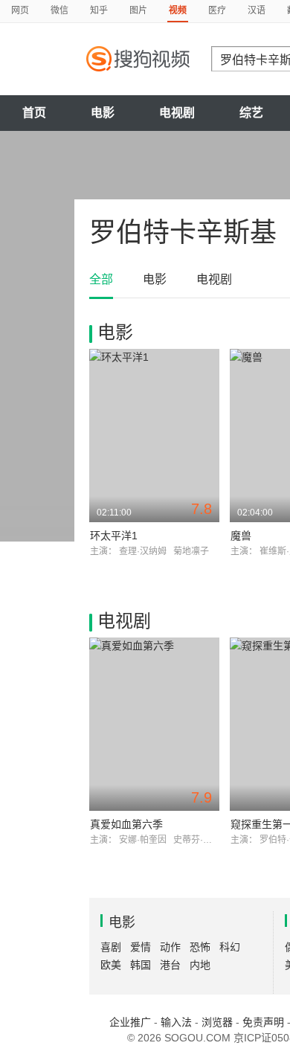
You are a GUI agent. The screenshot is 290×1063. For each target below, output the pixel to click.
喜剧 (110, 947)
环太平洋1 (114, 536)
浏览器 (217, 1022)
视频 (178, 10)
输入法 (176, 1022)
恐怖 (200, 947)
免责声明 (263, 1022)
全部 (101, 279)
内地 (200, 965)
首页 (34, 112)
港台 (170, 965)
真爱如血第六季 (126, 824)
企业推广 (130, 1022)
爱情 (140, 947)
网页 (20, 10)
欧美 (110, 965)
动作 (170, 947)
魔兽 (241, 536)
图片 (138, 10)
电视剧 (177, 112)
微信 (59, 10)
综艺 (251, 112)
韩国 (140, 965)
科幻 (229, 947)
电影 (103, 112)
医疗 (217, 10)
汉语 (256, 10)
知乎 (99, 10)
